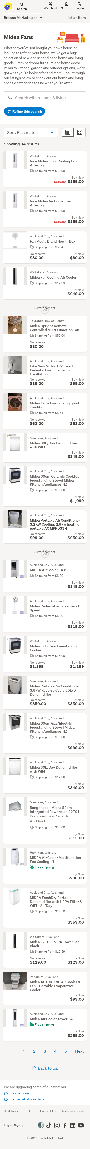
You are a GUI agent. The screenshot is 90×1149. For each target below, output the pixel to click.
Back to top (48, 1068)
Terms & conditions (75, 1111)
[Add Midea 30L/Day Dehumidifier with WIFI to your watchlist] (82, 438)
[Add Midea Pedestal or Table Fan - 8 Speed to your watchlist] (82, 601)
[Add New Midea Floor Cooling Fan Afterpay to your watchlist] (82, 156)
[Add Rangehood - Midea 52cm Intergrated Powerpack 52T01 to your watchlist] (82, 802)
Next (79, 1051)
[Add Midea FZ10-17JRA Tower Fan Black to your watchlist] (82, 937)
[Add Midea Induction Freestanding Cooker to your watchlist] (82, 641)
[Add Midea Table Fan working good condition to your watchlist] (82, 398)
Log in (80, 8)
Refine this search (27, 111)
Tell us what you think (27, 1099)
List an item (76, 17)
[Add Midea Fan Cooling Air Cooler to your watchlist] (82, 272)
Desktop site (13, 1111)
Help (31, 1111)
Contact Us (48, 1111)
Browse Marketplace (21, 17)
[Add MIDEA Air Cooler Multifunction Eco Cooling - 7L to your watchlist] (82, 853)
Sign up (66, 8)
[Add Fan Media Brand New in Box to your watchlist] (82, 236)
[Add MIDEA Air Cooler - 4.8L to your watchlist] (82, 565)
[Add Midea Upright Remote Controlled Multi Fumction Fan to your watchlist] (82, 321)
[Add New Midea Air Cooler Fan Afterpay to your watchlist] (82, 196)
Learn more (19, 1093)
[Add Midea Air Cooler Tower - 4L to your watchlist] (82, 1014)
